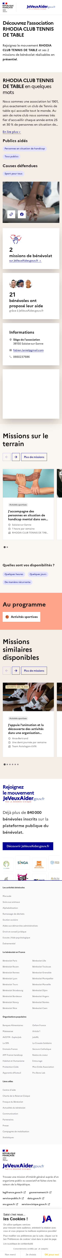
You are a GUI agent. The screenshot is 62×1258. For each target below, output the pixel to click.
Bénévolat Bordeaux (12, 996)
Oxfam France (39, 1025)
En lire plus (10, 132)
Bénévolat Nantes (40, 1002)
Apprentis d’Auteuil (12, 1072)
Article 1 (36, 1031)
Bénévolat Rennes (11, 972)
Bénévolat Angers (40, 996)
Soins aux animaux (11, 902)
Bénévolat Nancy (11, 1002)
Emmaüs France (10, 1049)
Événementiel (9, 943)
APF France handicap (13, 1055)
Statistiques (8, 1137)
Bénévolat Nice (10, 1008)
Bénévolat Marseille (41, 984)
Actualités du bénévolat (14, 1107)
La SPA (6, 1043)
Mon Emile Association (43, 1066)
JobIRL (35, 1037)
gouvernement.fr (38, 1192)
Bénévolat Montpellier (42, 978)
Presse (6, 1125)
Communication (10, 1113)
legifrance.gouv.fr (13, 1192)
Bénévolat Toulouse (41, 966)
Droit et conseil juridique (14, 931)
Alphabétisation (10, 908)
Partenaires (8, 1119)
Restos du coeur (40, 1055)
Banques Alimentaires (13, 1025)
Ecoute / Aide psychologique (16, 937)
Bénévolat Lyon (10, 978)
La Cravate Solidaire (42, 1043)
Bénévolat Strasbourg (13, 990)
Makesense (8, 1031)
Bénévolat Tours (10, 984)
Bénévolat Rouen (11, 966)
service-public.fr (12, 1198)
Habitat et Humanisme (13, 1061)
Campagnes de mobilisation (16, 1131)
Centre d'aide (9, 1090)
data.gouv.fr (34, 1198)
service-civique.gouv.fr (34, 1204)
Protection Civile (11, 1066)
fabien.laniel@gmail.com (28, 350)
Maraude (7, 896)
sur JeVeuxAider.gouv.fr (24, 260)
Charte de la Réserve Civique (16, 1095)
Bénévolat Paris (10, 960)
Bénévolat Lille (39, 960)
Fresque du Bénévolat (13, 1101)
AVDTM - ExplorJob (12, 1037)
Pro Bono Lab (38, 1072)
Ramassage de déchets (13, 913)
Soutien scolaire (10, 919)
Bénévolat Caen (39, 1008)
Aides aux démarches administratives (20, 925)
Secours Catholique (41, 1049)
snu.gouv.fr (9, 1204)
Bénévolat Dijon (39, 990)
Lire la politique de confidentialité (18, 1244)
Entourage (37, 1061)
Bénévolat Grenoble (41, 972)
